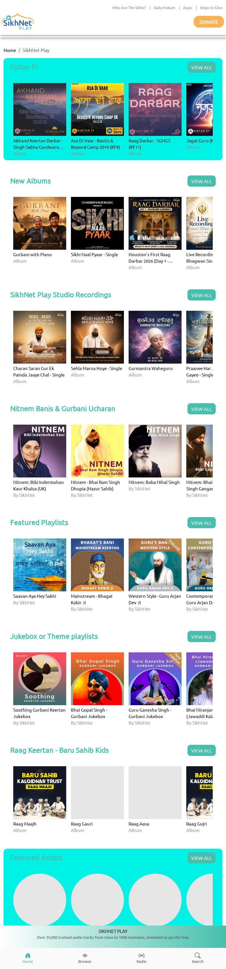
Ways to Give (211, 7)
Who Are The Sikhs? (129, 7)
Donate (209, 22)
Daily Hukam (164, 7)
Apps (187, 7)
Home (10, 50)
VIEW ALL (201, 67)
